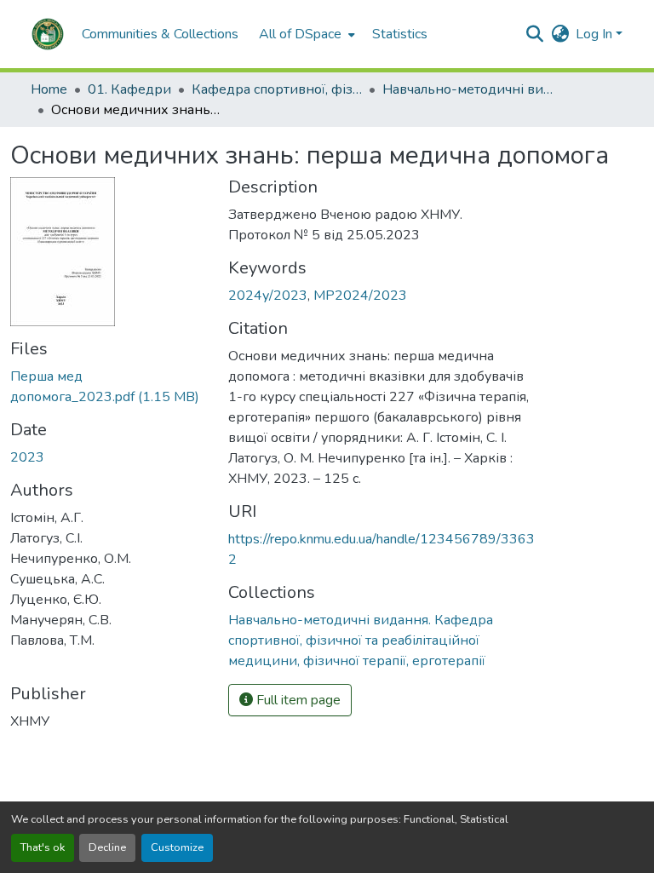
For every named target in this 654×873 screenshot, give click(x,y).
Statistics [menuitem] (399, 34)
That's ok (42, 847)
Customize (177, 847)
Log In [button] (596, 34)
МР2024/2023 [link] (360, 295)
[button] (48, 34)
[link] (109, 386)
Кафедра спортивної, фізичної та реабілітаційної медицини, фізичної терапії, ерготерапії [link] (277, 89)
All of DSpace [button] (300, 34)
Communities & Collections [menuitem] (160, 34)
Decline (107, 847)
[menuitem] (305, 34)
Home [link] (49, 89)
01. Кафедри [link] (129, 89)
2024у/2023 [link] (267, 295)
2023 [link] (27, 457)
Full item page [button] (297, 700)
